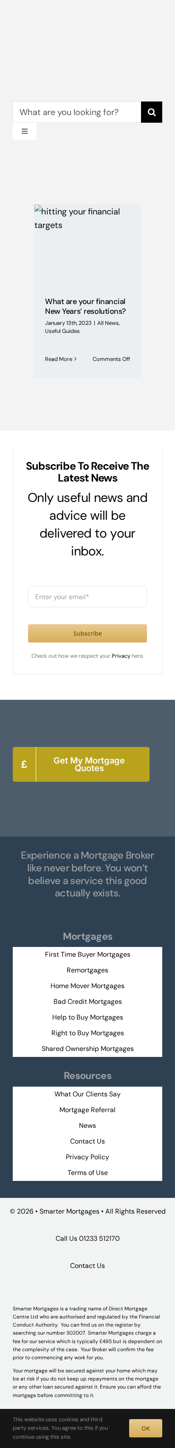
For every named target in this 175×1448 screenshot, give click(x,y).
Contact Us (87, 1265)
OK (145, 1428)
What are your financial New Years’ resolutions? (85, 306)
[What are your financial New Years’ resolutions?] (87, 244)
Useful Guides (62, 331)
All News (108, 323)
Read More (58, 359)
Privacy (122, 655)
